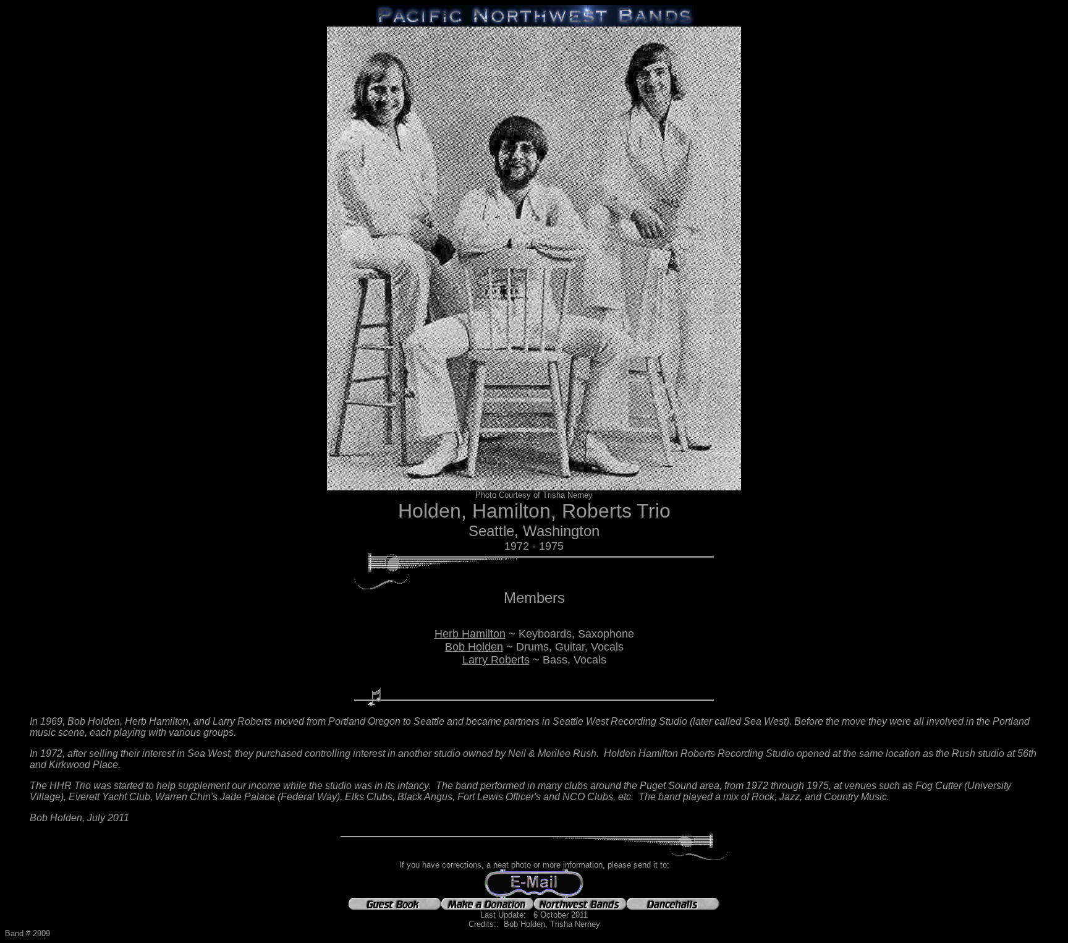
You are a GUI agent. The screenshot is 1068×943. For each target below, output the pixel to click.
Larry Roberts (496, 660)
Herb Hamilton (470, 634)
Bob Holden (474, 647)
